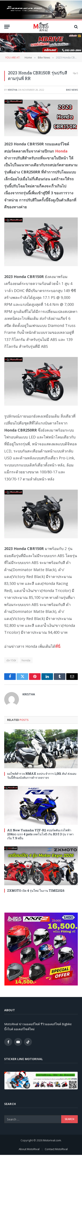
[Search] (75, 26)
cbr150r (11, 660)
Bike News (72, 89)
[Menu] (7, 26)
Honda (61, 151)
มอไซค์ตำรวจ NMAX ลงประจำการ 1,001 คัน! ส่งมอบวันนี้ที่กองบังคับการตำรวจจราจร (41, 776)
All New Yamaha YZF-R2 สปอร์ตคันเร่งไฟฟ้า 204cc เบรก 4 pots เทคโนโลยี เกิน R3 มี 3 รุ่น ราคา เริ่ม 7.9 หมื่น (40, 834)
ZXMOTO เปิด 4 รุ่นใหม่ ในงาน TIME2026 (35, 891)
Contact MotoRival (56, 1149)
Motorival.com (52, 1140)
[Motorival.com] (41, 26)
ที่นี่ (57, 646)
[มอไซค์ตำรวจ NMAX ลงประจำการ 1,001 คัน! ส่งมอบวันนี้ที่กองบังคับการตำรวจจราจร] (41, 748)
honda (26, 660)
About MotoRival (29, 1149)
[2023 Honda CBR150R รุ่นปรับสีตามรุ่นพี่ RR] (41, 118)
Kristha (12, 89)
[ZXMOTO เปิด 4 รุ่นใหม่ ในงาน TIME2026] (41, 865)
